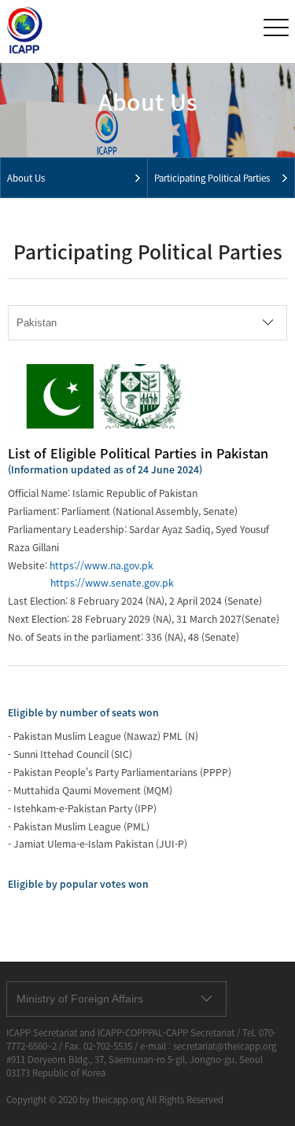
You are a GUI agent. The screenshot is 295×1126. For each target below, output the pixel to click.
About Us (26, 178)
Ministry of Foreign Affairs (80, 998)
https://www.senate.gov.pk (112, 583)
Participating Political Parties (212, 178)
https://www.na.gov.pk (101, 565)
